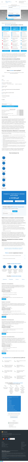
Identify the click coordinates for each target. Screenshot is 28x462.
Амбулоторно (10, 400)
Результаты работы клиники (5, 446)
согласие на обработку (15, 16)
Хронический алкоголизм (11, 405)
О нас (3, 442)
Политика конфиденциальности (5, 457)
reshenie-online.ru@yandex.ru (6, 451)
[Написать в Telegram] (0, 461)
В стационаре (9, 402)
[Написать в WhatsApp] (1, 461)
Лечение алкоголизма (23, 444)
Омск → (7, 458)
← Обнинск (4, 458)
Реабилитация (22, 446)
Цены (21, 447)
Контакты (22, 448)
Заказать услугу (21, 111)
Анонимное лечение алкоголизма (12, 410)
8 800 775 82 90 (4, 450)
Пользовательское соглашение (19, 457)
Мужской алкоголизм (11, 406)
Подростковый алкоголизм (11, 409)
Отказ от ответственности (12, 457)
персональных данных (14, 17)
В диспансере (9, 401)
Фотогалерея (3, 443)
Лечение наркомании (23, 445)
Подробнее (3, 353)
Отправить (14, 15)
